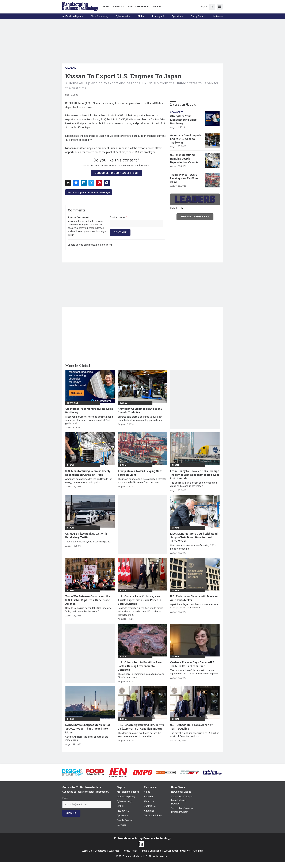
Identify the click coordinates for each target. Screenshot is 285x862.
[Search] (212, 7)
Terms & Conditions (150, 850)
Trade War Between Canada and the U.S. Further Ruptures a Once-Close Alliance (87, 600)
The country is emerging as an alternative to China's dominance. (141, 676)
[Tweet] (91, 183)
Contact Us (100, 850)
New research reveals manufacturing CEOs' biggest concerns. (193, 547)
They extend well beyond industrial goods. (88, 541)
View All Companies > (194, 216)
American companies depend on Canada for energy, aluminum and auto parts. (88, 481)
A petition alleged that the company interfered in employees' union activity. (194, 606)
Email (65, 798)
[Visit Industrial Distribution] (166, 772)
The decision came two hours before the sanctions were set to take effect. (139, 735)
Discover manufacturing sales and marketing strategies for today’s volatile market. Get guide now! (89, 420)
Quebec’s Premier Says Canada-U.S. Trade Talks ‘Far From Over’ (192, 664)
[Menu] (220, 7)
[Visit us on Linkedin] (141, 844)
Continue (120, 232)
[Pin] (99, 183)
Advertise (114, 850)
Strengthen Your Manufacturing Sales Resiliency (183, 119)
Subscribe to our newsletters (116, 173)
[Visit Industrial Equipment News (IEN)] (118, 772)
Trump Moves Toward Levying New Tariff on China (184, 178)
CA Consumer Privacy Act (177, 850)
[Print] (68, 183)
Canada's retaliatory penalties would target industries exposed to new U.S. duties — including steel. (140, 611)
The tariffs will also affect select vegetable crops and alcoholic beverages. (193, 484)
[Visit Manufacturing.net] (189, 772)
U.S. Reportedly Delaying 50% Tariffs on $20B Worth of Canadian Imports (141, 726)
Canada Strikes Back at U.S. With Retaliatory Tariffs (86, 535)
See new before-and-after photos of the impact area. (86, 738)
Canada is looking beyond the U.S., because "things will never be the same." (88, 610)
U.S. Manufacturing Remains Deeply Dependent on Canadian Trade (185, 158)
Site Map (198, 850)
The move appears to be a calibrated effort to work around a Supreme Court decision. (142, 481)
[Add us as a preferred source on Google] (107, 183)
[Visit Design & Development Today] (72, 772)
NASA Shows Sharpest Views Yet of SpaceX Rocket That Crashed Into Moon (87, 728)
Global (70, 67)
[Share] (76, 183)
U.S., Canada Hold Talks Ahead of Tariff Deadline (191, 726)
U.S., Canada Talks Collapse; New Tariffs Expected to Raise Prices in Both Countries (139, 600)
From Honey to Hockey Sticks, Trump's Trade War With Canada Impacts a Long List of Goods (195, 474)
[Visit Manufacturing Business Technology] (212, 772)
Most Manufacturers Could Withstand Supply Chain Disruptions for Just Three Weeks (194, 537)
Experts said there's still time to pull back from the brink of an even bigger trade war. (140, 418)
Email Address (118, 217)
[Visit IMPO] (142, 772)
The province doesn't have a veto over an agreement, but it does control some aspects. (194, 672)
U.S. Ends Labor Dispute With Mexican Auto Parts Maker (194, 598)
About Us (87, 850)
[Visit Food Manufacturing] (96, 772)
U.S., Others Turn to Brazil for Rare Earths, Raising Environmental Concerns (140, 666)
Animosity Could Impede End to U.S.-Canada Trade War (185, 139)
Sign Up (71, 813)
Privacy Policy (129, 850)
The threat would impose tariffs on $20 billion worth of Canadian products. (194, 735)
